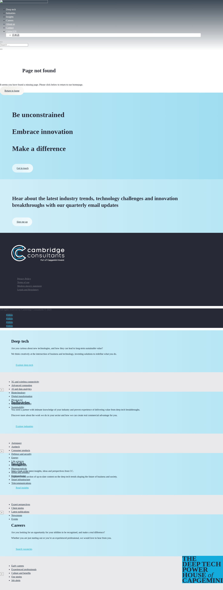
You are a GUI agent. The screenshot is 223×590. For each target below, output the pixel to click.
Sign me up (22, 222)
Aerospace (16, 443)
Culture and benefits (21, 573)
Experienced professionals (23, 569)
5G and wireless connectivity (25, 381)
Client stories (17, 508)
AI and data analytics (21, 389)
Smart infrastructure (20, 479)
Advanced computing (21, 385)
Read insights (22, 487)
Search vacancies (24, 549)
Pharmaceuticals (19, 468)
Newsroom (16, 515)
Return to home (12, 90)
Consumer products (20, 450)
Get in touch (23, 168)
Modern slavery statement (29, 286)
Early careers (17, 565)
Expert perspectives (20, 504)
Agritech (15, 446)
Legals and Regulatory (28, 289)
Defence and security (21, 454)
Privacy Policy (24, 278)
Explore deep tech (24, 365)
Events (14, 519)
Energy (14, 457)
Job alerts (15, 580)
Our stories (16, 576)
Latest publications (20, 511)
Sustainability (17, 407)
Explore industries (24, 426)
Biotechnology (18, 392)
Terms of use (23, 282)
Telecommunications (21, 483)
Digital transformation (21, 396)
